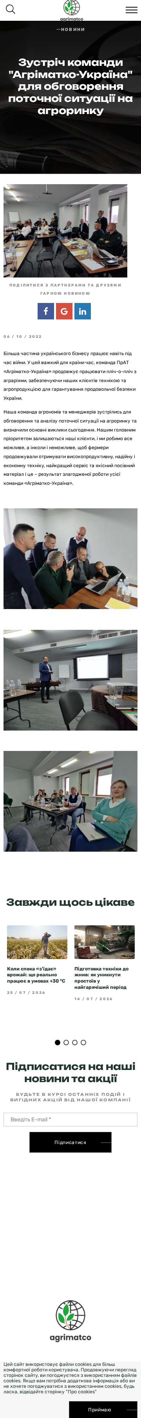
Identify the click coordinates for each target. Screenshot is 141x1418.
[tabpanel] (37, 960)
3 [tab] (75, 1042)
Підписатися (70, 1142)
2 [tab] (66, 1042)
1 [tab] (57, 1042)
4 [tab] (83, 1042)
